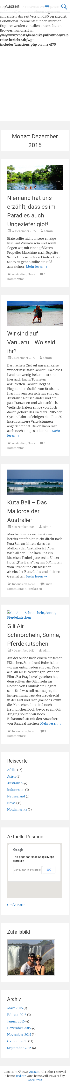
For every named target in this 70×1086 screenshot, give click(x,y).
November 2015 (19, 1035)
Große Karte (16, 905)
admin (48, 231)
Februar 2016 (16, 1015)
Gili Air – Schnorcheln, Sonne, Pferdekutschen (33, 635)
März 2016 (15, 1008)
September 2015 (19, 1048)
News (31, 274)
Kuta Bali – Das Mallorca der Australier (27, 511)
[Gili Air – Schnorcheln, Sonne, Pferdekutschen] (35, 617)
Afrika (11, 770)
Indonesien (19, 584)
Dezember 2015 (19, 1028)
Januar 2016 (16, 1021)
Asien (11, 776)
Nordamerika (17, 809)
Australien (19, 274)
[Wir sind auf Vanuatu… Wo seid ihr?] (35, 325)
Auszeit (12, 6)
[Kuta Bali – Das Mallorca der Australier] (35, 494)
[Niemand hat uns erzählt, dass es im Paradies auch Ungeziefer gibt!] (35, 189)
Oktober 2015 (17, 1041)
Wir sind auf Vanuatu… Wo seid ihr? (31, 342)
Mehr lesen (36, 266)
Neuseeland (16, 796)
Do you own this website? (27, 870)
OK (49, 869)
